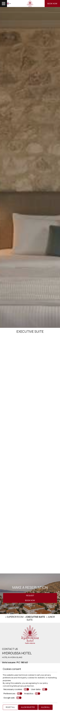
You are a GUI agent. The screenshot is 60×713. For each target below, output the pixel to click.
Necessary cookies (12, 689)
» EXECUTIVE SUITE (35, 616)
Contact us (10, 649)
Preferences (9, 693)
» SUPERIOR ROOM (14, 616)
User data (35, 689)
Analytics (28, 693)
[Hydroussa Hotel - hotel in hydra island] (30, 634)
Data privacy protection (23, 686)
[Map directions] (15, 3)
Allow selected (28, 707)
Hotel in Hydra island (12, 657)
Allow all (45, 707)
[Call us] (24, 3)
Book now (52, 3)
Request (30, 595)
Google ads (9, 697)
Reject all (10, 707)
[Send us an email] (19, 3)
